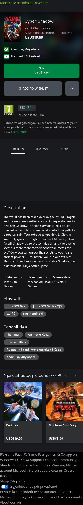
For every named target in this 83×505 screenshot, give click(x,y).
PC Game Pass (11, 454)
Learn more (19, 131)
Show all (54, 375)
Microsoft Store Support (31, 470)
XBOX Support (31, 459)
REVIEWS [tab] (41, 149)
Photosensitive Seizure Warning (40, 465)
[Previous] (66, 375)
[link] (23, 412)
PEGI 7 (24, 107)
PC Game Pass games (39, 454)
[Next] (75, 375)
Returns (57, 470)
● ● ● (72, 88)
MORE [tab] (65, 149)
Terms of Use (54, 497)
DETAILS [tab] (18, 149)
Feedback (50, 459)
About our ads (11, 502)
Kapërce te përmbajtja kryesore (24, 2)
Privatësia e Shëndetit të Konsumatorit (29, 491)
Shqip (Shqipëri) (12, 481)
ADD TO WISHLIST (35, 88)
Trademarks (74, 497)
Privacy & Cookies (29, 497)
